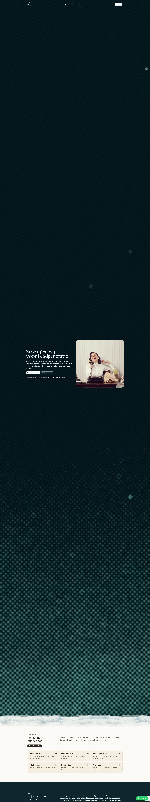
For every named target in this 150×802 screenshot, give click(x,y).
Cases (79, 4)
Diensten (71, 4)
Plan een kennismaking (33, 373)
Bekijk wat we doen (47, 373)
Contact (118, 4)
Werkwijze (64, 4)
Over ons (86, 4)
